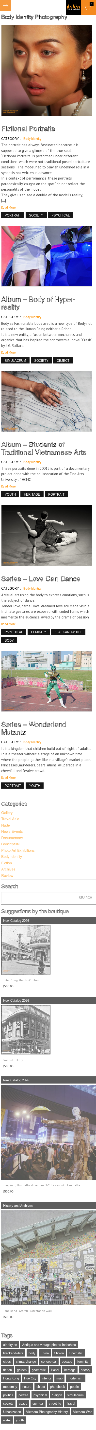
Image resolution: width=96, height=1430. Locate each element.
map (59, 1378)
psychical (40, 1395)
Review (7, 875)
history (85, 1370)
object (40, 1387)
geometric (39, 1370)
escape (67, 1361)
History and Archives (18, 1206)
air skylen (10, 1345)
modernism (75, 1378)
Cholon (59, 1353)
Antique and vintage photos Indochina (49, 1345)
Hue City (30, 1378)
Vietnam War (82, 1412)
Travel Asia (10, 818)
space (23, 1403)
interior (46, 1378)
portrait (23, 1395)
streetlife (55, 1403)
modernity (10, 1387)
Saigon (57, 1395)
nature (26, 1387)
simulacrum (75, 1395)
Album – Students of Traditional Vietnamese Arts (43, 448)
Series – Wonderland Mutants (33, 728)
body (32, 1353)
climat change (26, 1361)
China (45, 1353)
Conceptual (10, 843)
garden (22, 1370)
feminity (83, 1361)
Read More (8, 207)
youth (20, 1420)
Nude (5, 825)
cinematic (76, 1353)
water (7, 1420)
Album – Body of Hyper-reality (38, 302)
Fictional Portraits (28, 128)
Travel (70, 1403)
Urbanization (12, 1412)
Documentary (12, 837)
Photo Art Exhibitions (18, 850)
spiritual (38, 1403)
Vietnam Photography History (47, 1412)
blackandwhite (13, 1353)
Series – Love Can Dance (40, 578)
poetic (74, 1387)
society (8, 1403)
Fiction (6, 862)
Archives (8, 868)
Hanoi (55, 1370)
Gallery (7, 812)
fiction (7, 1370)
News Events (12, 831)
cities (7, 1361)
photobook (57, 1387)
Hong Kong (11, 1378)
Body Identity (32, 139)
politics (8, 1395)
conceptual (49, 1361)
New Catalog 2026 (16, 921)
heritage (70, 1370)
